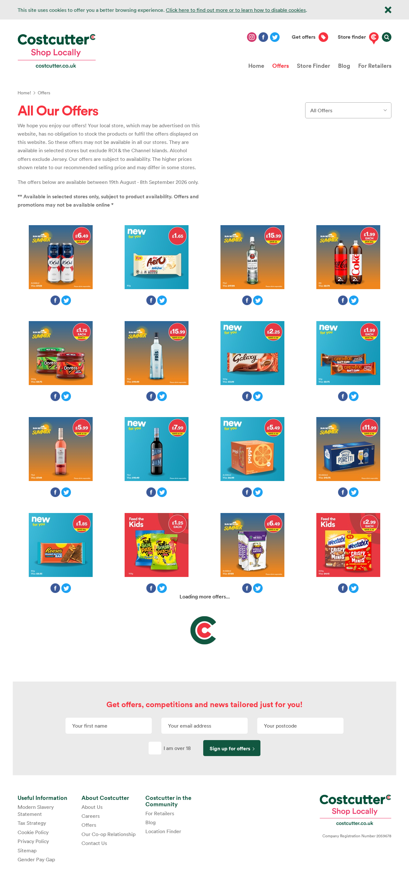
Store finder (352, 37)
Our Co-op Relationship (108, 834)
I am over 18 (177, 748)
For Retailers (374, 65)
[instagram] (252, 37)
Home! (24, 93)
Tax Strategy (32, 823)
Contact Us (94, 843)
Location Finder (163, 831)
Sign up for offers (230, 748)
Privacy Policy (33, 841)
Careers (90, 816)
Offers (280, 65)
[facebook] (263, 37)
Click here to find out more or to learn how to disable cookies (236, 10)
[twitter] (275, 37)
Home (256, 65)
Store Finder (313, 65)
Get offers (303, 37)
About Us (92, 807)
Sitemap (27, 850)
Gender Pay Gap (36, 859)
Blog (344, 65)
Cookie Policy (33, 832)
